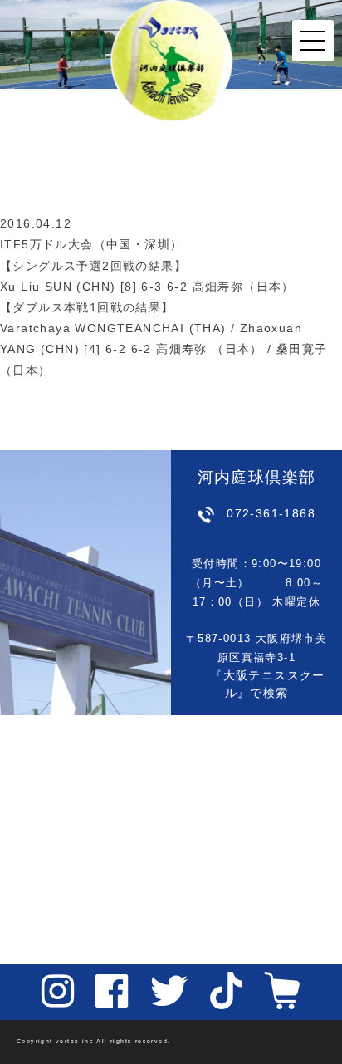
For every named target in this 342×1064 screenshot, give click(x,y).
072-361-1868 (271, 513)
